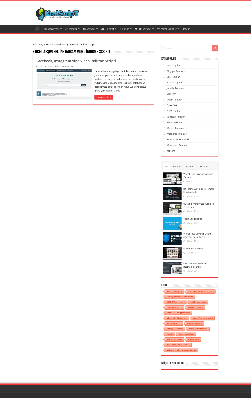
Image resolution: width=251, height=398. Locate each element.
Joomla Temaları (175, 88)
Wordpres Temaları (177, 133)
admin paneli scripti (175, 329)
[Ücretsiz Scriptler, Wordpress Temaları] (57, 13)
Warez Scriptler (169, 29)
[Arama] (215, 48)
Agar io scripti (193, 339)
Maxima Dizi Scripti (193, 248)
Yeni (166, 166)
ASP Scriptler (173, 65)
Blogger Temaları (176, 71)
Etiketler (204, 166)
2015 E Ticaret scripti (175, 302)
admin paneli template (198, 329)
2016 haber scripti (198, 302)
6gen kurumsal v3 (174, 291)
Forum (125, 29)
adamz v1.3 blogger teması (178, 313)
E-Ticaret (109, 29)
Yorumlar (191, 166)
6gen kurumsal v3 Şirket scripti (201, 291)
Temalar (73, 29)
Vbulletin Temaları (176, 116)
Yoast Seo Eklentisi (192, 218)
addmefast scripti (174, 323)
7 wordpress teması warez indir (180, 297)
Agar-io (170, 334)
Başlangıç (38, 44)
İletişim (186, 29)
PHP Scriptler (144, 29)
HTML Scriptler (174, 82)
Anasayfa (37, 28)
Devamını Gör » (104, 97)
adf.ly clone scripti (194, 323)
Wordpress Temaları (177, 145)
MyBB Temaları (174, 99)
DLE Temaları (173, 76)
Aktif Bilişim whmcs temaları (178, 345)
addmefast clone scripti (203, 318)
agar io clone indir (174, 339)
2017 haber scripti (174, 307)
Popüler (177, 166)
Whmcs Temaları (175, 128)
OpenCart (172, 105)
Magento (171, 94)
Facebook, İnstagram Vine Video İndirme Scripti (76, 61)
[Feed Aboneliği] (153, 52)
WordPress (53, 29)
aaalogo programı (195, 307)
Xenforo (171, 151)
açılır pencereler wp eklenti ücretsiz (181, 350)
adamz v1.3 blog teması (177, 318)
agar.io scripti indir (186, 334)
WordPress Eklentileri (178, 139)
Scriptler (91, 29)
